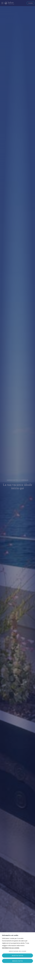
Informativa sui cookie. (10, 948)
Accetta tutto (17, 955)
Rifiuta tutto (17, 961)
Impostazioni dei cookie (17, 951)
